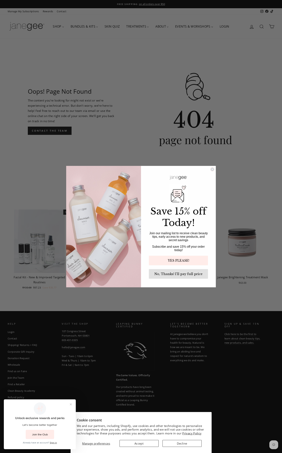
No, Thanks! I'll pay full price (178, 274)
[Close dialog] (212, 169)
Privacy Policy (191, 433)
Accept (138, 443)
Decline (182, 443)
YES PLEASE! (178, 260)
